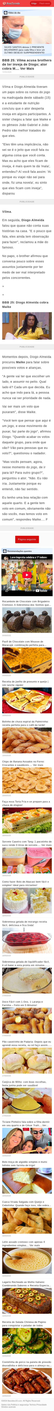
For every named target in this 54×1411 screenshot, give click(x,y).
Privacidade (41, 1405)
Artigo (34, 3)
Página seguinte (27, 539)
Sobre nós (5, 1405)
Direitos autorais (8, 1407)
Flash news (44, 3)
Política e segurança (20, 1405)
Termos (32, 1405)
